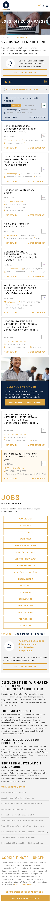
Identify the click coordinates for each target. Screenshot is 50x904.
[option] (25, 793)
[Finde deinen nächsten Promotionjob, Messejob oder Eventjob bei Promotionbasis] (6, 5)
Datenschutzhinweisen (24, 885)
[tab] (7, 634)
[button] (39, 5)
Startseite (6, 37)
